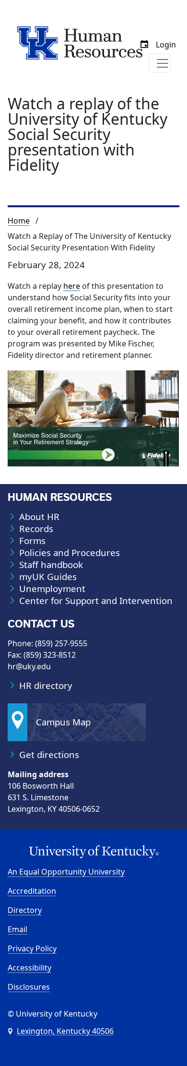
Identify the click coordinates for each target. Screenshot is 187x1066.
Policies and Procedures (69, 552)
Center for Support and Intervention (96, 600)
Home (19, 220)
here (71, 286)
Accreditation (32, 891)
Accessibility (29, 967)
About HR (39, 516)
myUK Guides (48, 576)
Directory (25, 910)
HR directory (45, 685)
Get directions (49, 754)
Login (166, 44)
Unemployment (52, 588)
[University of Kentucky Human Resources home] (79, 42)
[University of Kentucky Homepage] (93, 852)
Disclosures (29, 987)
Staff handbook (51, 564)
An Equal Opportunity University (66, 871)
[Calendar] (144, 44)
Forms (32, 540)
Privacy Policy (32, 948)
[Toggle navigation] (160, 63)
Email (17, 929)
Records (36, 528)
